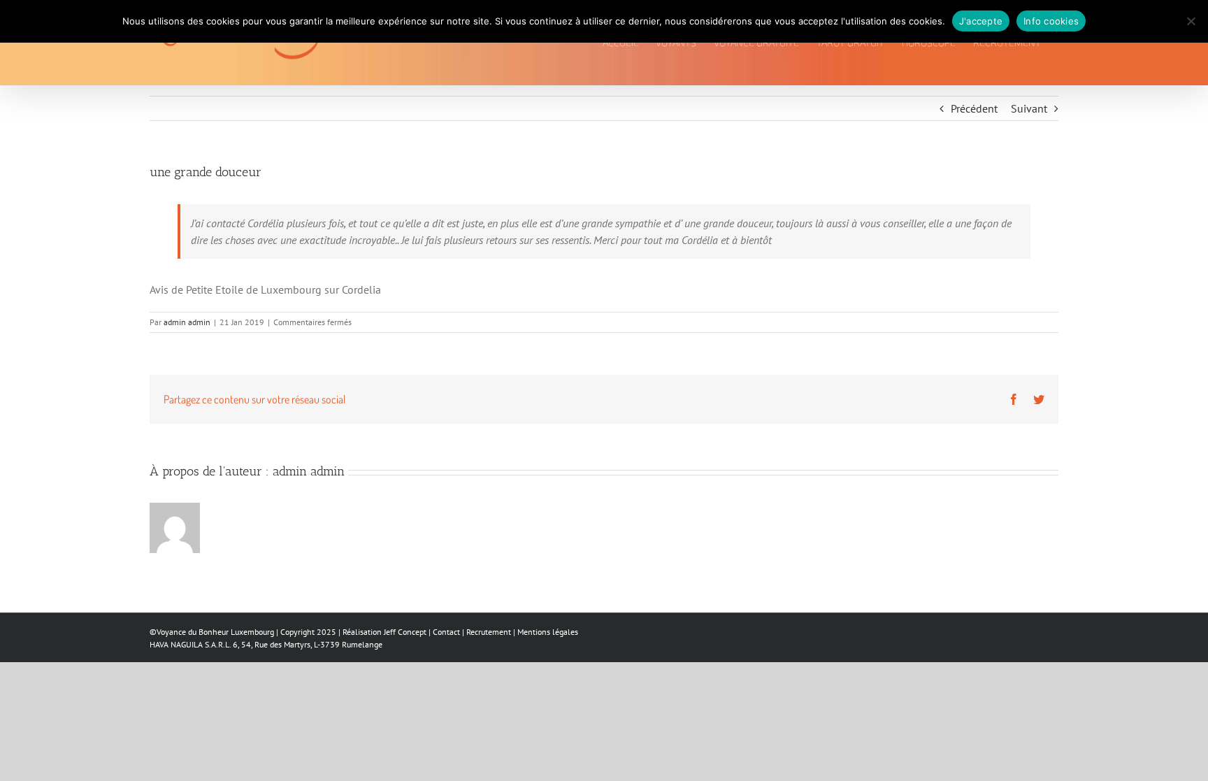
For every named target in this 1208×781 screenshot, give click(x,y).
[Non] (1191, 21)
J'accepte (980, 21)
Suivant (1029, 108)
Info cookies (1051, 21)
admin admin (187, 322)
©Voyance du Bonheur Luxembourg (212, 631)
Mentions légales (547, 631)
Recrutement (488, 631)
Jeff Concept (405, 631)
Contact (446, 631)
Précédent (974, 108)
